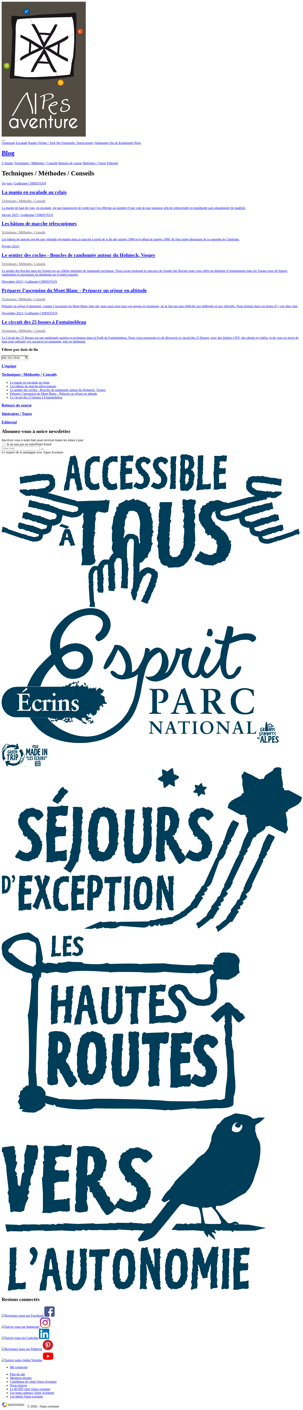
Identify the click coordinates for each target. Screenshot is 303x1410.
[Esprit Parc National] (129, 742)
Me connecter (19, 1367)
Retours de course (70, 163)
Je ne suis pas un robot (21, 444)
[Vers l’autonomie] (134, 1290)
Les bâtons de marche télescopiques (33, 386)
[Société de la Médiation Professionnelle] (14, 1406)
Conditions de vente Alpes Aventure (33, 1381)
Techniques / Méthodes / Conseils (36, 163)
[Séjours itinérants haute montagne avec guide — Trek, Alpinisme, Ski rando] (123, 1111)
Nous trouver (18, 1385)
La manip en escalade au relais (29, 382)
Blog (137, 143)
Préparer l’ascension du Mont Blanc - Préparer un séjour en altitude (53, 393)
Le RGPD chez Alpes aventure (30, 1389)
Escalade (21, 143)
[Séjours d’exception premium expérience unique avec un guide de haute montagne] (152, 930)
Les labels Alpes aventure (26, 1396)
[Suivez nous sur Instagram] (26, 1326)
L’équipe (7, 163)
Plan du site (17, 1374)
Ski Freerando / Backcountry (75, 143)
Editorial (112, 163)
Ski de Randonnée (122, 143)
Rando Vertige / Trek (41, 143)
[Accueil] (151, 69)
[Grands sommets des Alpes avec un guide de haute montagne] (268, 742)
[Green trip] (14, 765)
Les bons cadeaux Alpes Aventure (32, 1393)
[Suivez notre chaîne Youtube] (27, 1360)
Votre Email (43, 444)
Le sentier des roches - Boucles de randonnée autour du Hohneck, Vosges (58, 390)
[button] (3, 140)
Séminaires (102, 143)
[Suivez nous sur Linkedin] (25, 1338)
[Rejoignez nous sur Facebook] (28, 1315)
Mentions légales (21, 1378)
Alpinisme (8, 143)
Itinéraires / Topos (94, 163)
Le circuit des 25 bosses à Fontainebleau (36, 397)
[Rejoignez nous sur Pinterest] (27, 1349)
